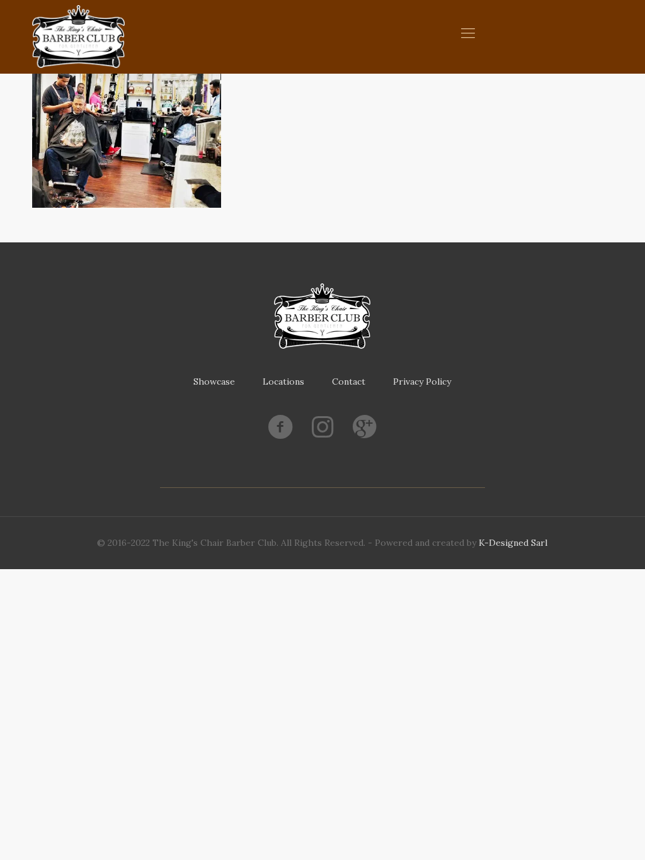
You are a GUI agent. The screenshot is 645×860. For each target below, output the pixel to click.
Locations (283, 381)
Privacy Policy (422, 381)
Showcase (214, 381)
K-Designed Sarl (513, 542)
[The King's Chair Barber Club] (78, 36)
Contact (348, 381)
